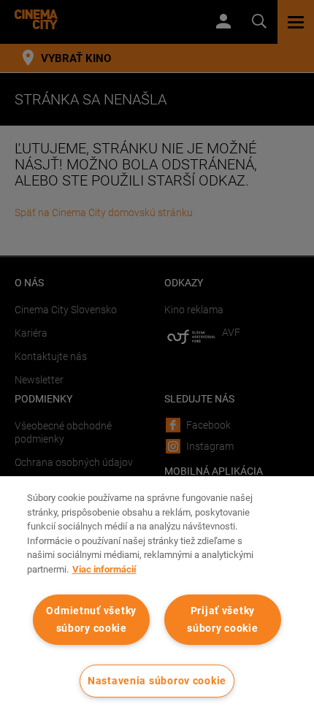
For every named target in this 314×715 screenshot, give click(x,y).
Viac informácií (104, 569)
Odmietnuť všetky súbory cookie (91, 619)
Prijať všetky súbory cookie (222, 619)
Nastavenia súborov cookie (157, 681)
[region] (157, 595)
